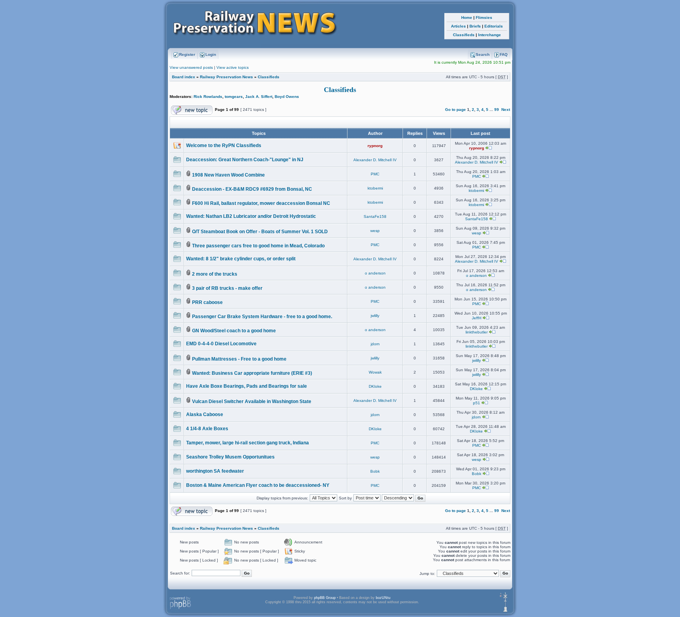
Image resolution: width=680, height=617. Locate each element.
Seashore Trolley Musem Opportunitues (230, 457)
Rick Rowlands (208, 96)
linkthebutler (477, 332)
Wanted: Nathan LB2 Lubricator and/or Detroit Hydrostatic (251, 216)
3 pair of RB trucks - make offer (227, 288)
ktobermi (375, 188)
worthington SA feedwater (215, 471)
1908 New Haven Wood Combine (228, 175)
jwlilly (375, 315)
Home (466, 17)
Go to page (455, 109)
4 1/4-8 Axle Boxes (207, 428)
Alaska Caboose (204, 414)
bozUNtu (383, 598)
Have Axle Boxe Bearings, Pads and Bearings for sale (246, 386)
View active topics (232, 67)
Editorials (493, 26)
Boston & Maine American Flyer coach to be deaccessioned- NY (257, 485)
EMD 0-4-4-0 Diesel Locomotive (221, 343)
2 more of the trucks (214, 274)
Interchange (489, 35)
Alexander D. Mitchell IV (375, 160)
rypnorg (375, 146)
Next (505, 109)
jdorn (375, 344)
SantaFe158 (375, 216)
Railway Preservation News (226, 77)
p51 (476, 403)
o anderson (375, 273)
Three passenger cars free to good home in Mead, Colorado (258, 246)
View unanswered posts (191, 67)
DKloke (375, 386)
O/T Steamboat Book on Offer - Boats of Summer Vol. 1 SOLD (260, 231)
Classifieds (464, 35)
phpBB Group (325, 598)
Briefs (475, 26)
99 (496, 109)
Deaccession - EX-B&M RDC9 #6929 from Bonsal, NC (252, 189)
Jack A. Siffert (258, 96)
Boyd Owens (287, 96)
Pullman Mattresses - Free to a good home (239, 359)
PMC (375, 174)
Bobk (375, 471)
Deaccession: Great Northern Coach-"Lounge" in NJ (244, 159)
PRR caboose (207, 302)
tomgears (234, 96)
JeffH (476, 318)
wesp (375, 230)
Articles (458, 26)
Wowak (375, 372)
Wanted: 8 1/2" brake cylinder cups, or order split (241, 259)
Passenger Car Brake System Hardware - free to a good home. (262, 316)
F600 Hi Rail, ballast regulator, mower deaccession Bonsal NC (261, 203)
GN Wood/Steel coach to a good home (234, 330)
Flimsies (484, 17)
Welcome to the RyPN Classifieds (223, 145)
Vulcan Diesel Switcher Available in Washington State (251, 401)
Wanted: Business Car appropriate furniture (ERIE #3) (252, 373)
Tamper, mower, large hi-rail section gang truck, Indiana (247, 443)
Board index (183, 77)
